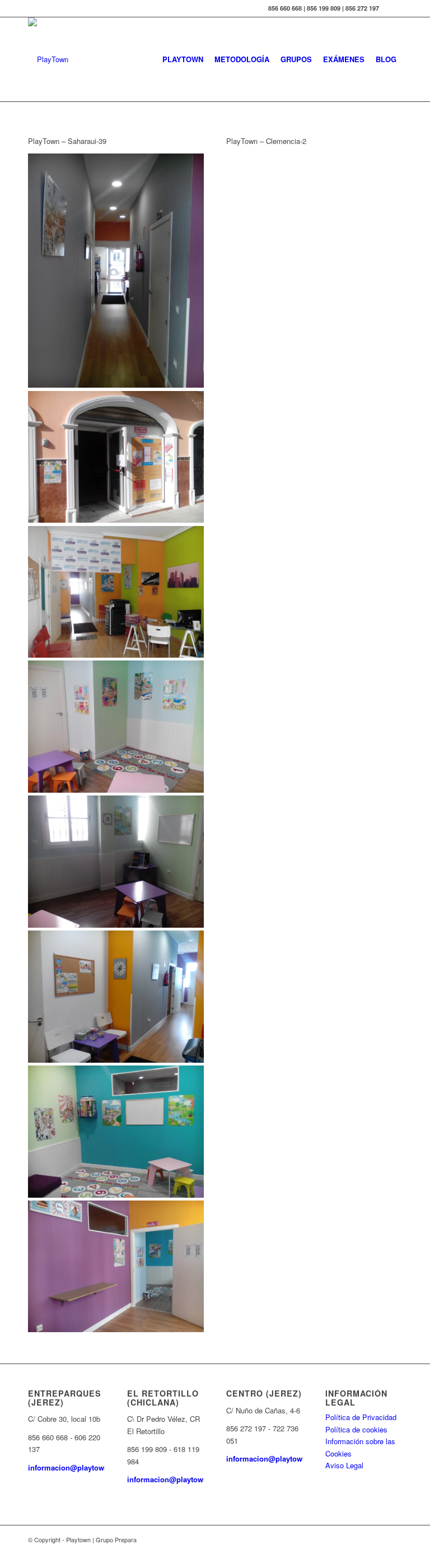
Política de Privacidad (360, 1417)
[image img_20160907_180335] (116, 998)
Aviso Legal (344, 1465)
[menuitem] (183, 59)
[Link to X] (393, 8)
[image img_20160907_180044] (116, 727)
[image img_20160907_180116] (116, 862)
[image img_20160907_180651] (116, 1268)
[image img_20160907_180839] (116, 458)
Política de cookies (356, 1429)
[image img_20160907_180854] (116, 593)
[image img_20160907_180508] (116, 1133)
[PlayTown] (48, 59)
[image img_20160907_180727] (116, 272)
